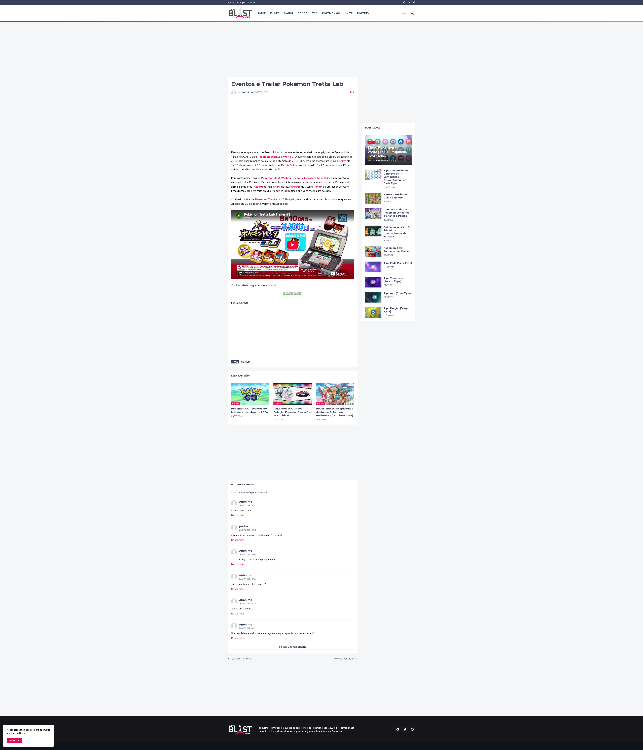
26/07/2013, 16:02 (247, 530)
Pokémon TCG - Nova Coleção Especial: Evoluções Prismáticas (292, 412)
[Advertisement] (321, 49)
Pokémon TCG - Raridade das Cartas (396, 249)
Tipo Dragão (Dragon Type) (397, 310)
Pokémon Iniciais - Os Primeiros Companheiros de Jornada (397, 232)
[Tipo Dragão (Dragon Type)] (373, 312)
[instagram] (414, 2)
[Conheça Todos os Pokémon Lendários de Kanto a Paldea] (373, 213)
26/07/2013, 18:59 (247, 628)
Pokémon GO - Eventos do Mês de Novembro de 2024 (249, 410)
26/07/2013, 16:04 (247, 554)
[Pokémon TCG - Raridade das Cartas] (373, 251)
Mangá (289, 13)
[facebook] (404, 2)
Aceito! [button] (14, 740)
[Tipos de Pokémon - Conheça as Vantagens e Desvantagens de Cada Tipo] (373, 174)
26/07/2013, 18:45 (247, 603)
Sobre (251, 2)
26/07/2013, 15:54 (247, 505)
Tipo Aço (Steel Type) (398, 293)
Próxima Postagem (344, 658)
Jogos (302, 13)
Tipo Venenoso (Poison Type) (393, 280)
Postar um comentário (292, 646)
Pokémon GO (331, 13)
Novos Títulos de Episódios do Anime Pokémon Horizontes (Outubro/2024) (334, 412)
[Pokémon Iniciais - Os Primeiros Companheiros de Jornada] (373, 231)
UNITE (348, 13)
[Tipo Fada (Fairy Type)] (373, 267)
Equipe (241, 2)
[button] (404, 13)
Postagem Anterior (241, 658)
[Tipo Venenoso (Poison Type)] (373, 282)
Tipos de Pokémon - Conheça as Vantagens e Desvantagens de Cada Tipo (396, 177)
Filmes (274, 13)
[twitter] (409, 2)
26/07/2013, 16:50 (247, 579)
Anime (262, 13)
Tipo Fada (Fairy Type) (398, 263)
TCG (314, 13)
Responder (237, 515)
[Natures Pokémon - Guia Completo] (373, 198)
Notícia (245, 362)
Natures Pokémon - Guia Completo (396, 196)
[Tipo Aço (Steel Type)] (373, 297)
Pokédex (363, 13)
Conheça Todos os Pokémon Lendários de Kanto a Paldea (396, 212)
